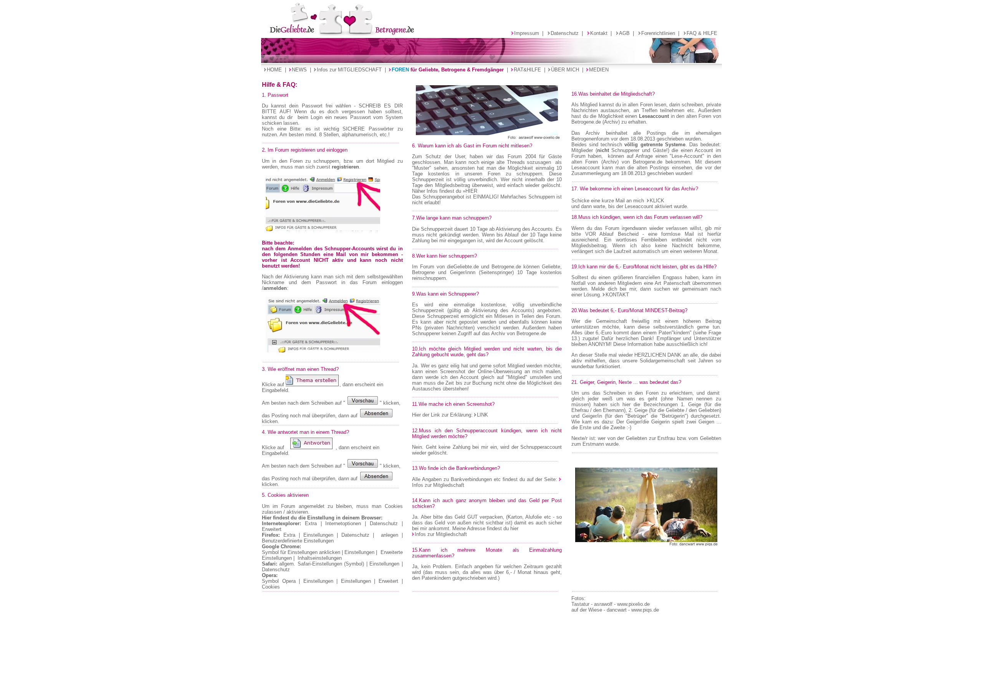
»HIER (470, 191)
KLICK (657, 200)
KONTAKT (617, 295)
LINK (482, 415)
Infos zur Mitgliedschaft (441, 534)
